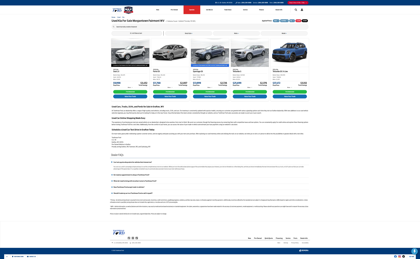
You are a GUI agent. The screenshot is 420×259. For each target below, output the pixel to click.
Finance (261, 10)
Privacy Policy (295, 243)
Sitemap (286, 243)
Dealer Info (279, 10)
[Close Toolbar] (7, 256)
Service (245, 10)
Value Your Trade (130, 96)
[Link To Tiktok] (403, 258)
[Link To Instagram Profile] (133, 238)
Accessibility (305, 243)
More (129, 87)
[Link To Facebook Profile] (129, 238)
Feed (412, 256)
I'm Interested (130, 92)
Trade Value (227, 10)
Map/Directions (19, 256)
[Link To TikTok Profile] (136, 238)
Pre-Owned (174, 10)
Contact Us (32, 256)
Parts (295, 238)
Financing (279, 238)
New (157, 10)
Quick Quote (269, 238)
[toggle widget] (414, 251)
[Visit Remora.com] (303, 251)
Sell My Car (209, 10)
